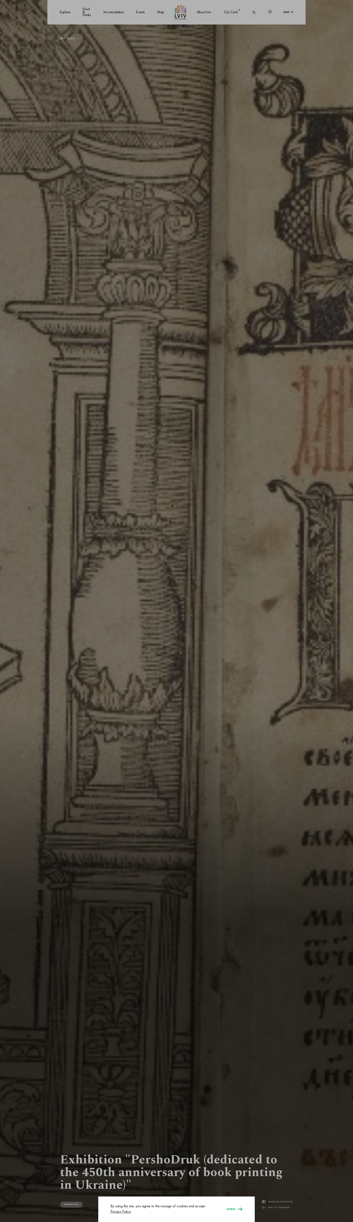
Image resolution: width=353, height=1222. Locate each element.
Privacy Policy (121, 1212)
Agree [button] (231, 1209)
